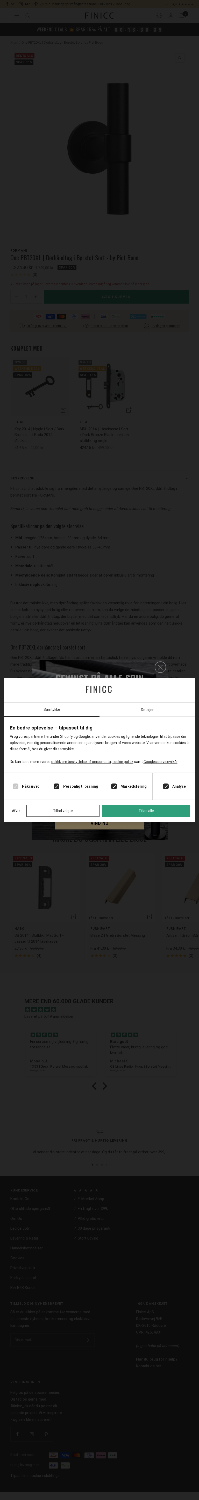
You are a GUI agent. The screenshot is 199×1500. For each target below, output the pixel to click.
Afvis (16, 811)
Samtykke (52, 709)
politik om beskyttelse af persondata (81, 762)
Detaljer (147, 710)
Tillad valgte (63, 811)
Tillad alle (146, 811)
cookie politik (122, 762)
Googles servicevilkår (160, 762)
